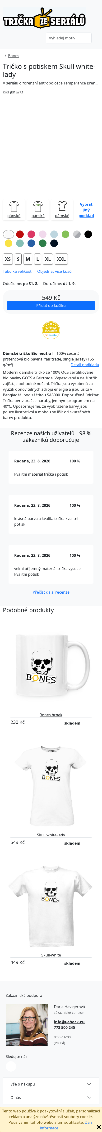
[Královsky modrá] (31, 243)
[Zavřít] (99, 1127)
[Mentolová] (20, 243)
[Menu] (35, 38)
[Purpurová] (31, 234)
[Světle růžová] (42, 234)
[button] (86, 209)
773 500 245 (64, 1027)
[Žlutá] (8, 243)
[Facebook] (11, 1066)
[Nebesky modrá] (54, 234)
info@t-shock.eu (69, 1021)
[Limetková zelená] (65, 234)
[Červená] (20, 234)
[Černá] (88, 234)
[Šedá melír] (77, 234)
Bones (13, 55)
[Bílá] (8, 234)
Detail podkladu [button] (85, 364)
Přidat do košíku (51, 305)
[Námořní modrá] (54, 243)
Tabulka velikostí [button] (17, 271)
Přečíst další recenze (51, 592)
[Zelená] (42, 243)
